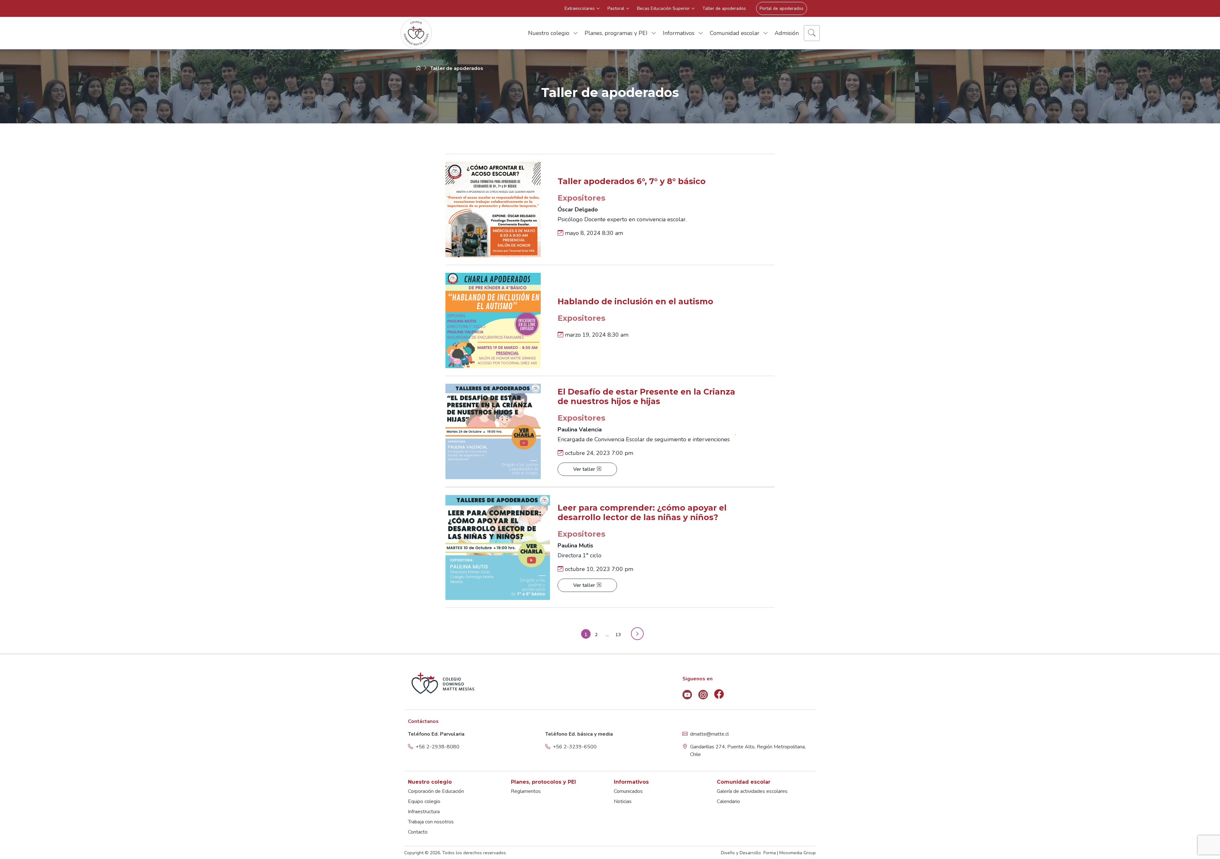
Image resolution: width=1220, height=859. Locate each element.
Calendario (728, 801)
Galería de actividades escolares (752, 791)
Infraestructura (424, 811)
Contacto (418, 831)
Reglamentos (526, 791)
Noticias (623, 801)
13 (618, 634)
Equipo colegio (424, 801)
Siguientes (634, 633)
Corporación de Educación (436, 791)
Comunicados (628, 791)
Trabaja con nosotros (431, 821)
